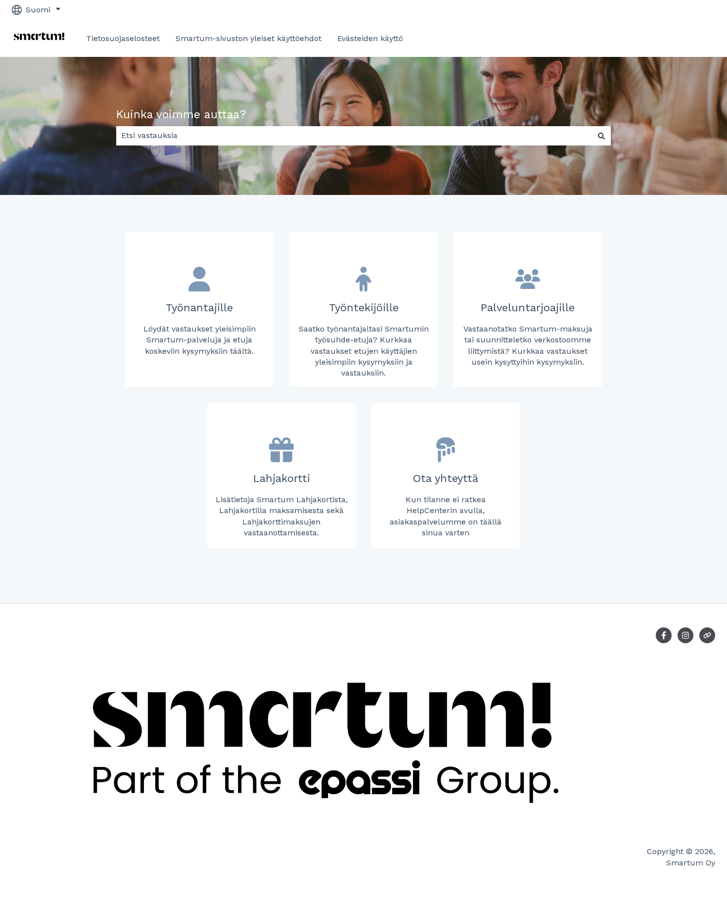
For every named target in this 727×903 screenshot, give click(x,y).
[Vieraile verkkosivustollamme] (707, 635)
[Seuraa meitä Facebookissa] (664, 635)
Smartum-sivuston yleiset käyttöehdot (248, 38)
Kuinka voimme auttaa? (181, 114)
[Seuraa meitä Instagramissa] (685, 635)
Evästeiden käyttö (370, 38)
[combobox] (354, 135)
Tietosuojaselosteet (123, 38)
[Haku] (601, 135)
